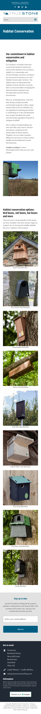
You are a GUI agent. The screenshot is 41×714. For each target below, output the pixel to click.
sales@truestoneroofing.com (20, 4)
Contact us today (12, 147)
